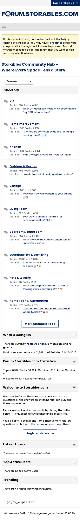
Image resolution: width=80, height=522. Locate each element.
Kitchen (15, 147)
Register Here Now (40, 433)
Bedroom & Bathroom (26, 232)
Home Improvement (25, 124)
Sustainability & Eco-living (29, 255)
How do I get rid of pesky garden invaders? (48, 174)
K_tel (47, 378)
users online (38, 343)
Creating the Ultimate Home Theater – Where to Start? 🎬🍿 (46, 310)
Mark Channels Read (40, 324)
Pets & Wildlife (20, 278)
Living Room (18, 209)
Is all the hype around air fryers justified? (47, 154)
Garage (15, 186)
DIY (12, 101)
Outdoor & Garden (23, 166)
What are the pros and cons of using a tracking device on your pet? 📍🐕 (46, 287)
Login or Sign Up (63, 3)
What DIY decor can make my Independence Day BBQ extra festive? (49, 110)
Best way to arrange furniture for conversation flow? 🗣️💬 (42, 218)
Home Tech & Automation (29, 301)
